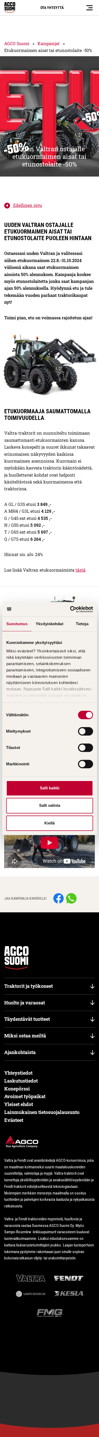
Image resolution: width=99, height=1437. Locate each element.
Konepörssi (17, 1088)
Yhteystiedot (18, 1073)
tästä (81, 570)
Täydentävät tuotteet (27, 1019)
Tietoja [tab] (82, 624)
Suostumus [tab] (17, 624)
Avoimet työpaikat (24, 1096)
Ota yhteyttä (52, 8)
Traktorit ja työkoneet (28, 986)
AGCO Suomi (16, 43)
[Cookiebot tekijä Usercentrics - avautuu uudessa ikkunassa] (70, 609)
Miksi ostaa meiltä (25, 1035)
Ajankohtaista (20, 1052)
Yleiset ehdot (18, 1104)
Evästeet (13, 1120)
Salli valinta (49, 805)
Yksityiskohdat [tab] (49, 624)
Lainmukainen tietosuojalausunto (41, 1112)
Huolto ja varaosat (24, 1002)
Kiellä (49, 823)
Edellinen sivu (27, 205)
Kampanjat (48, 43)
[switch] (85, 731)
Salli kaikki (49, 788)
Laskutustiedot (21, 1081)
